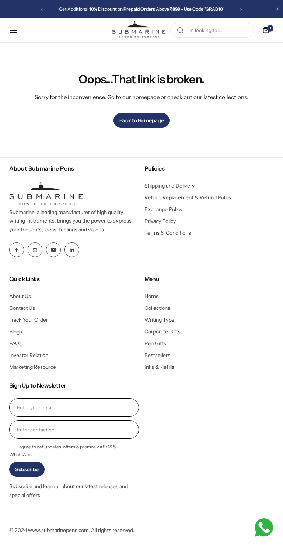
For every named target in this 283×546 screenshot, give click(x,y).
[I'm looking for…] (180, 30)
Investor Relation (28, 355)
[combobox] (212, 30)
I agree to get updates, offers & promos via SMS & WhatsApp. (62, 450)
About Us (20, 296)
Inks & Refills (159, 367)
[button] (42, 9)
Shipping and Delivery (169, 185)
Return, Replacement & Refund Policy (187, 197)
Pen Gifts (155, 343)
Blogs (15, 331)
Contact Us (22, 308)
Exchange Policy (163, 209)
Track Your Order (28, 319)
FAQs (15, 343)
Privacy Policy (160, 221)
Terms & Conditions (167, 233)
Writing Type (159, 319)
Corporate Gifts (162, 331)
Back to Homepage (141, 120)
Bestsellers (157, 355)
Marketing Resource (32, 367)
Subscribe (27, 469)
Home (151, 296)
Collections (157, 308)
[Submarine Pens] (139, 30)
